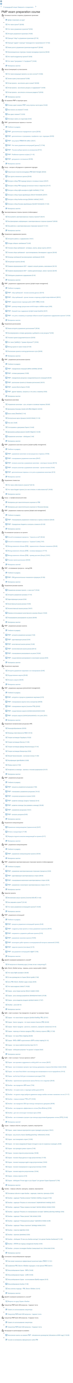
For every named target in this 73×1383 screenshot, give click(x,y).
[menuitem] (1, 4)
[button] (1, 2)
